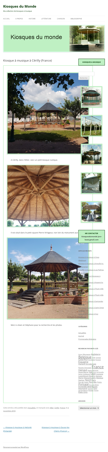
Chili (93, 357)
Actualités (32, 408)
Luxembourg (83, 376)
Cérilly (56, 408)
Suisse (90, 388)
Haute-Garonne (93, 370)
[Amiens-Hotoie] (91, 164)
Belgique (85, 357)
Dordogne (91, 360)
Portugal (83, 384)
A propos (19, 19)
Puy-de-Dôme (94, 385)
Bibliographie (76, 19)
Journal (81, 336)
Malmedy (99, 376)
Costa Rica (83, 359)
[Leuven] (91, 193)
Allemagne (86, 354)
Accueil (6, 19)
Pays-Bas (93, 382)
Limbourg (86, 374)
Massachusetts (90, 378)
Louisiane (99, 374)
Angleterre (95, 354)
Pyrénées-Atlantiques (87, 386)
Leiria (80, 374)
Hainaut (82, 370)
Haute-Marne (83, 372)
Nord (88, 380)
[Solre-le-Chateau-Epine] (91, 136)
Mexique (99, 378)
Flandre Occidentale (87, 364)
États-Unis (82, 392)
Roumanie (82, 388)
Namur (81, 380)
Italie (91, 372)
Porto (99, 382)
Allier (52, 408)
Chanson (61, 19)
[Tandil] (91, 222)
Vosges (91, 390)
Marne (81, 378)
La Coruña (100, 372)
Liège (93, 373)
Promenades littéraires (87, 339)
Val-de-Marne (83, 390)
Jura (94, 372)
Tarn (95, 388)
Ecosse (98, 360)
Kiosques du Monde (19, 6)
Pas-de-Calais (83, 382)
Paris (93, 380)
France (62, 408)
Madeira (92, 376)
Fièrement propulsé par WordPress (16, 447)
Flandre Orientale (84, 368)
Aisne (80, 354)
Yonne (96, 390)
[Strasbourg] (91, 107)
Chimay (98, 358)
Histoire (32, 19)
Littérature (46, 19)
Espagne (83, 362)
